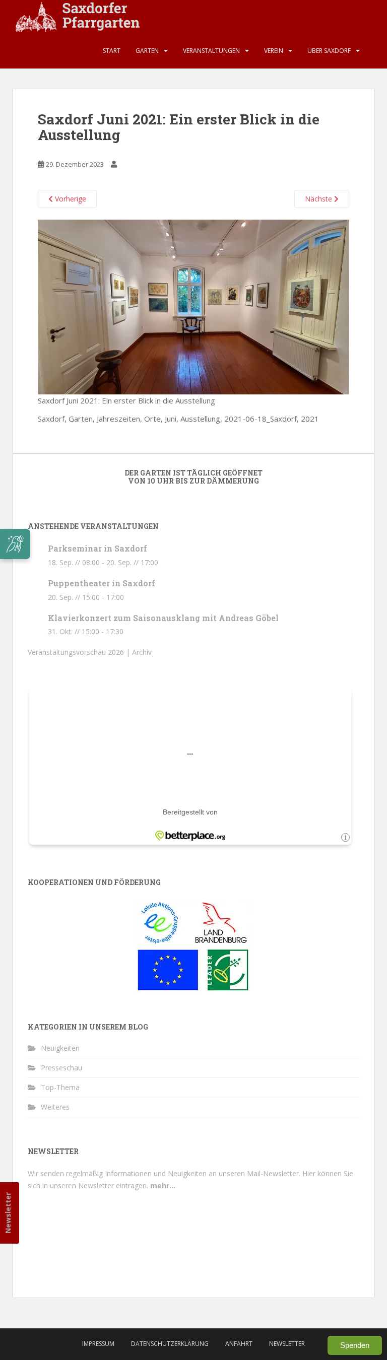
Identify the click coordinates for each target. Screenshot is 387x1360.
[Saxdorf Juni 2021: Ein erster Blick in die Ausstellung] (193, 306)
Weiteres (55, 1107)
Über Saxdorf (329, 50)
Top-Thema (60, 1087)
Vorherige (69, 198)
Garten (147, 50)
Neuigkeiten (60, 1048)
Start (111, 50)
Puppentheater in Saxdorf (101, 583)
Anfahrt (238, 1343)
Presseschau (61, 1067)
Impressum (98, 1343)
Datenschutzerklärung (170, 1343)
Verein (273, 50)
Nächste (319, 198)
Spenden (354, 1345)
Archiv (142, 652)
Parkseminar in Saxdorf (97, 548)
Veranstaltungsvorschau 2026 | (80, 652)
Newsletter (8, 1213)
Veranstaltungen (211, 50)
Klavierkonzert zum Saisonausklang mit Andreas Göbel (163, 618)
